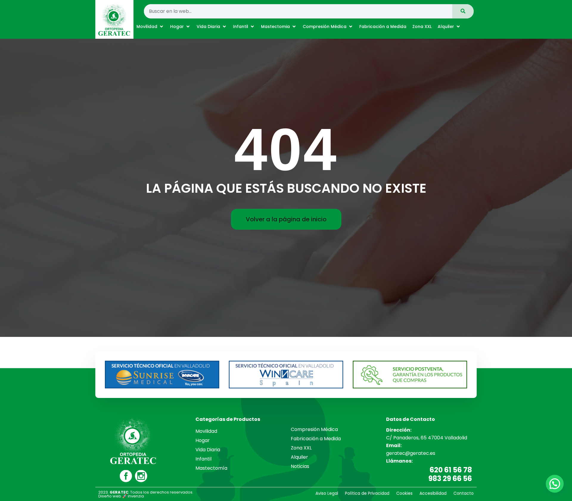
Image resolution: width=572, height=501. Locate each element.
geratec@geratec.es (410, 453)
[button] (150, 26)
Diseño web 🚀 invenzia (121, 496)
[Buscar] (463, 11)
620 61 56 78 (451, 470)
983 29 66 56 (450, 478)
